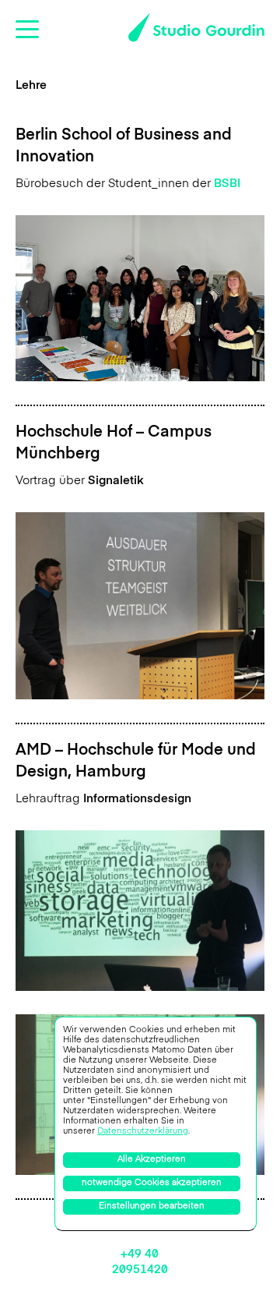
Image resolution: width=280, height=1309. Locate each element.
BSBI (227, 183)
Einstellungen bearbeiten (152, 1206)
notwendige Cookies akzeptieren (152, 1183)
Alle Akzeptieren (151, 1159)
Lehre (31, 85)
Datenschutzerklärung (142, 1131)
